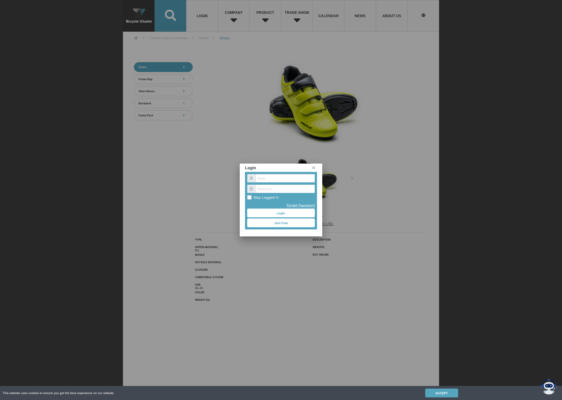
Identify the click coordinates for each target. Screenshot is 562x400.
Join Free (281, 223)
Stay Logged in (266, 197)
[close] (313, 167)
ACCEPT (441, 393)
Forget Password (301, 205)
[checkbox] (249, 197)
